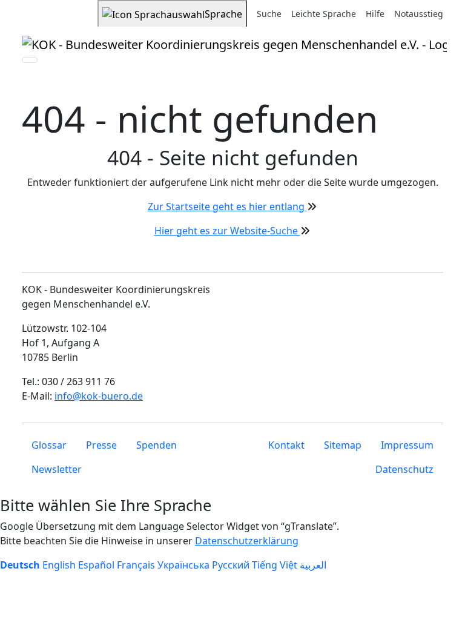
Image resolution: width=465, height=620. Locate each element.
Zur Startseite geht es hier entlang (227, 206)
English (59, 565)
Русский (230, 565)
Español (96, 565)
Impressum (407, 445)
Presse (101, 445)
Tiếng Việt (274, 565)
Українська (183, 565)
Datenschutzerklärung (246, 540)
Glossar (49, 445)
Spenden (156, 445)
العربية (313, 565)
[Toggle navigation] (30, 60)
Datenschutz (404, 469)
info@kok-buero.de (98, 396)
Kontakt (286, 445)
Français (136, 565)
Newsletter (56, 469)
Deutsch (20, 565)
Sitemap (342, 445)
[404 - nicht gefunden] (234, 44)
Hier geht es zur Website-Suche (227, 230)
